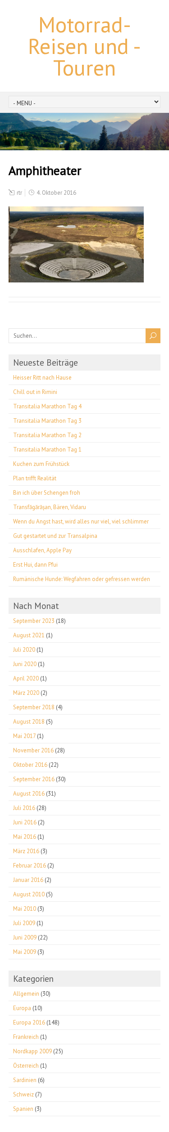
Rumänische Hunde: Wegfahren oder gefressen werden (81, 579)
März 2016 (26, 851)
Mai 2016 (24, 837)
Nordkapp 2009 (32, 1051)
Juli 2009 (24, 923)
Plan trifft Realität (34, 478)
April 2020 (26, 678)
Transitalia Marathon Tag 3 (47, 421)
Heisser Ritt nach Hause (42, 377)
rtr (19, 193)
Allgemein (26, 994)
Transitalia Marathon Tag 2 (47, 435)
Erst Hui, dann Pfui (35, 564)
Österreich (26, 1065)
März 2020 (26, 693)
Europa (22, 1008)
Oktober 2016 (30, 765)
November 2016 (33, 750)
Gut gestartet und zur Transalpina (55, 536)
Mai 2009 (24, 952)
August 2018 (29, 721)
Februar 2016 (29, 865)
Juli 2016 (24, 808)
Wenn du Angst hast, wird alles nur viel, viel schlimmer (81, 521)
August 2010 (29, 894)
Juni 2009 (25, 937)
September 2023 (34, 621)
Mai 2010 (24, 909)
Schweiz (23, 1094)
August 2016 (29, 793)
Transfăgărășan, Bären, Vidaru (49, 507)
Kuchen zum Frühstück (41, 464)
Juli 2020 (24, 649)
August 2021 (29, 635)
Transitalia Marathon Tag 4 (47, 406)
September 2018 (34, 707)
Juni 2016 (25, 822)
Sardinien (25, 1080)
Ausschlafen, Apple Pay (42, 550)
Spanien (23, 1109)
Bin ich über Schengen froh (46, 493)
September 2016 (34, 779)
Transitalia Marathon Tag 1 (47, 449)
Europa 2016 (29, 1022)
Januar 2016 (28, 880)
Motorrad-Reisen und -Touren (84, 45)
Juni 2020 (25, 664)
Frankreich (26, 1037)
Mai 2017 (24, 736)
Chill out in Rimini (35, 392)
